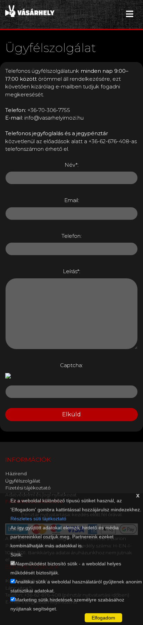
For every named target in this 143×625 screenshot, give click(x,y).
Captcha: (71, 365)
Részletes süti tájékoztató (38, 518)
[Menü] (129, 14)
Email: (71, 200)
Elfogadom (103, 617)
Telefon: (71, 236)
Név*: (71, 165)
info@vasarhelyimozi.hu (54, 117)
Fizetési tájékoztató (28, 488)
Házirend (16, 473)
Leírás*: (71, 271)
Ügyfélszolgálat (22, 481)
